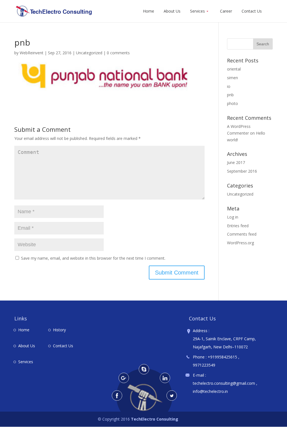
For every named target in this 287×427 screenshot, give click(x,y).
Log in (232, 217)
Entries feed (238, 225)
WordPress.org (240, 242)
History (59, 329)
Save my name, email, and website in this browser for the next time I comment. (93, 258)
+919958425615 (222, 357)
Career (226, 11)
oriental (234, 69)
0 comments (118, 52)
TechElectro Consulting (154, 419)
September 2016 (242, 171)
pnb (230, 94)
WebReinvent (31, 52)
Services (197, 11)
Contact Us (252, 11)
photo (232, 103)
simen (232, 77)
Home (148, 11)
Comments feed (241, 234)
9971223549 (204, 365)
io (228, 86)
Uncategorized (89, 52)
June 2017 (236, 162)
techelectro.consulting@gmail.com (224, 383)
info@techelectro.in (210, 391)
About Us (172, 11)
